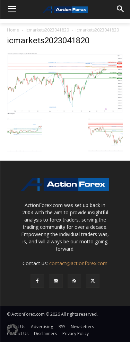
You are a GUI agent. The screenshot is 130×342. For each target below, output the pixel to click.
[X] (92, 281)
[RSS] (74, 281)
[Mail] (55, 281)
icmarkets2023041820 (47, 30)
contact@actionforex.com (78, 263)
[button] (12, 329)
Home (13, 30)
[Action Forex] (65, 9)
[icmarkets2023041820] (65, 83)
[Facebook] (37, 281)
